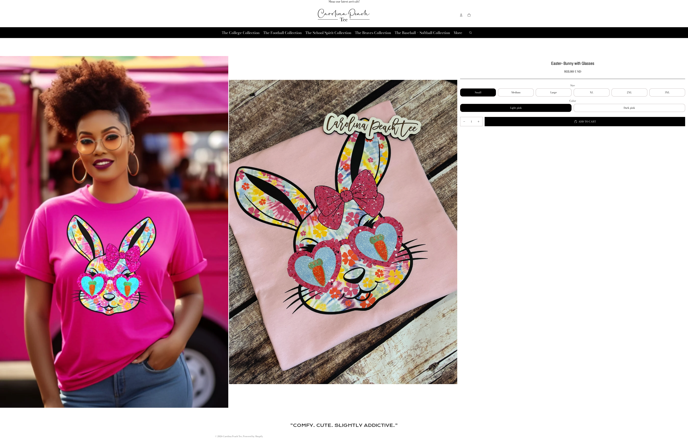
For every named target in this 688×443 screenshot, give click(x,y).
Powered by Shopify (253, 436)
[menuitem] (458, 32)
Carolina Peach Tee (232, 436)
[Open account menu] (461, 15)
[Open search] (470, 33)
